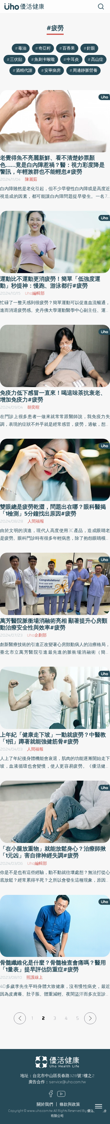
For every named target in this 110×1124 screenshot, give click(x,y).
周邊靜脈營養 (85, 70)
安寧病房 (52, 70)
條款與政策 (70, 1104)
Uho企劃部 (37, 635)
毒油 (22, 48)
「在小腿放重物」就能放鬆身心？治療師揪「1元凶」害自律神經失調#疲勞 (53, 852)
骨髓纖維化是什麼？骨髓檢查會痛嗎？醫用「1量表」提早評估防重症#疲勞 (53, 966)
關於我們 (45, 1104)
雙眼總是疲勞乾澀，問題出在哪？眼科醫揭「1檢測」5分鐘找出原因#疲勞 (53, 510)
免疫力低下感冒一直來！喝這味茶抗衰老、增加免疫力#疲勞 (53, 396)
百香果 (68, 48)
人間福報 (36, 521)
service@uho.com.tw (67, 1082)
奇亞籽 (44, 48)
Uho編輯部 (35, 293)
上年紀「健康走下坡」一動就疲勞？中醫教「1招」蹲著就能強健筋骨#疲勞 (53, 738)
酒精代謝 (24, 70)
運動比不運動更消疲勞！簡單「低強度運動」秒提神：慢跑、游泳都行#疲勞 (50, 282)
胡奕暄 (33, 407)
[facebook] (51, 1096)
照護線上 (34, 977)
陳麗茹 (31, 179)
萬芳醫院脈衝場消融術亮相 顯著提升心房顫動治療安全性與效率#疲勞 (53, 624)
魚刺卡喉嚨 (44, 59)
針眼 (91, 48)
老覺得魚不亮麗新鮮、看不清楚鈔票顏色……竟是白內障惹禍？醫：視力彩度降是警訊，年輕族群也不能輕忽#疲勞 (52, 165)
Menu (105, 1106)
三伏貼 (16, 59)
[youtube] (61, 1095)
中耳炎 (73, 59)
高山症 (97, 59)
